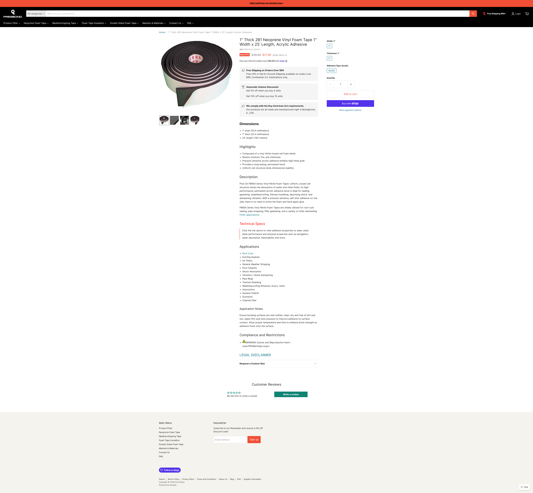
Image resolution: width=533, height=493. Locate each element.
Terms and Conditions (206, 479)
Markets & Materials (153, 23)
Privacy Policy (188, 479)
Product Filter (10, 23)
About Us (223, 479)
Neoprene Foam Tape (35, 23)
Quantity (331, 78)
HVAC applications (249, 214)
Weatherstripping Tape (64, 23)
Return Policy (173, 479)
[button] (516, 13)
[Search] (473, 13)
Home (162, 32)
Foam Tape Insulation (93, 23)
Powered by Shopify (167, 485)
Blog (232, 479)
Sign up (254, 439)
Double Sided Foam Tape (123, 23)
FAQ (189, 23)
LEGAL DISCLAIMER (255, 355)
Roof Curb (247, 253)
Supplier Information (252, 479)
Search (162, 479)
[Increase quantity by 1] (351, 84)
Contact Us (175, 23)
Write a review (291, 394)
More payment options (350, 110)
